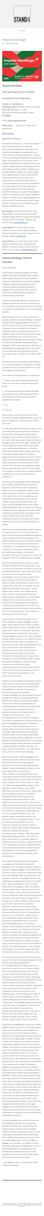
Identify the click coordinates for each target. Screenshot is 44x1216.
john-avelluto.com (21, 222)
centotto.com (21, 236)
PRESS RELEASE (8, 133)
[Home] (3, 43)
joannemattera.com (29, 250)
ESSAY (4, 138)
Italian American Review (16, 120)
